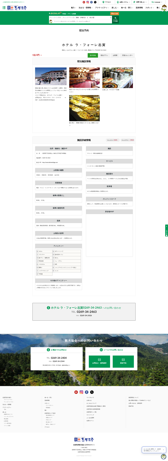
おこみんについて (91, 403)
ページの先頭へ (166, 232)
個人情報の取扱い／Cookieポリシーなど (140, 400)
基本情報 (93, 55)
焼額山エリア (49, 417)
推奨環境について (133, 397)
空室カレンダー (127, 55)
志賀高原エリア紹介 (50, 413)
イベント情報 (7, 425)
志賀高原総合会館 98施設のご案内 (96, 406)
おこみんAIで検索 (115, 20)
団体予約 (123, 363)
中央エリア (48, 419)
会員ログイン (90, 420)
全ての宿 (115, 13)
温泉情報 (139, 8)
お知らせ (89, 400)
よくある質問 (90, 417)
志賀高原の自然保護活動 (93, 409)
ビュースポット (49, 405)
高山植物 (6, 418)
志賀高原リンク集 (91, 412)
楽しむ (114, 8)
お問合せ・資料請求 (99, 363)
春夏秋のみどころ (8, 414)
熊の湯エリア (49, 422)
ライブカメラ (90, 397)
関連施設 (48, 407)
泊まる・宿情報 (85, 8)
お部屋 (115, 55)
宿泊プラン (104, 55)
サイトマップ (90, 415)
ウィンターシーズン (8, 401)
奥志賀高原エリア (50, 415)
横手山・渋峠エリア (50, 424)
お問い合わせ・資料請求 (135, 403)
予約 (5, 409)
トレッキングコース (8, 416)
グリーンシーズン (8, 399)
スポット (148, 8)
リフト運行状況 (7, 423)
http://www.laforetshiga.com (50, 162)
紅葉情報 (6, 421)
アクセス (108, 2)
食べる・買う (126, 8)
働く (158, 8)
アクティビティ (101, 8)
